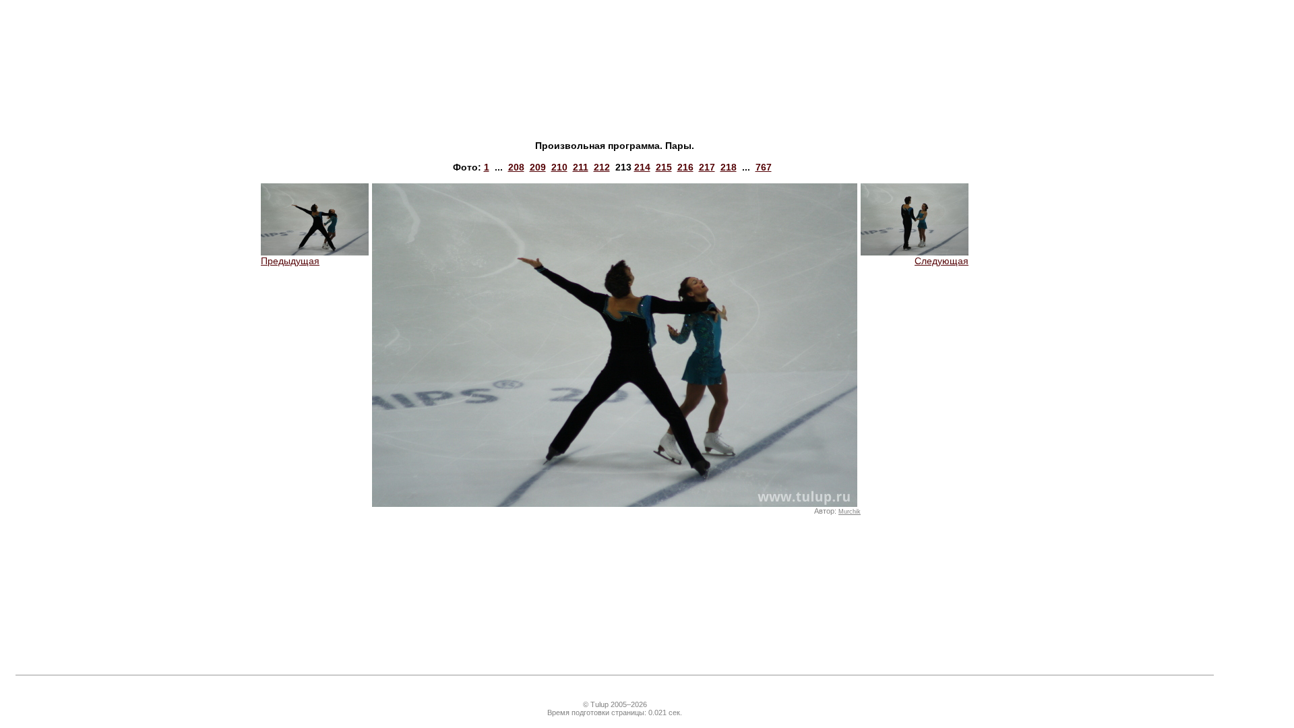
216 (685, 167)
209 (538, 167)
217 (707, 167)
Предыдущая (290, 260)
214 (642, 167)
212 (602, 167)
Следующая (941, 260)
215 (664, 167)
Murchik (849, 511)
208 (516, 167)
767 (764, 167)
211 (580, 167)
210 (559, 167)
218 (728, 167)
